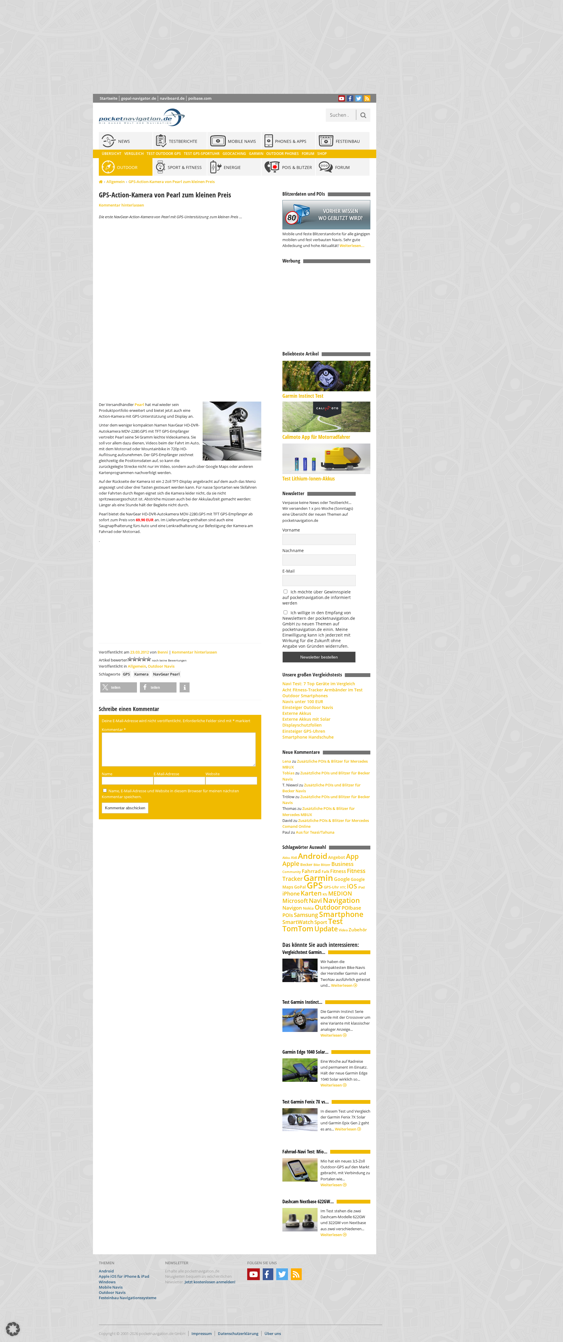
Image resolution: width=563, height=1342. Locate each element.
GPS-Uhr (331, 887)
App (352, 856)
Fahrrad (311, 871)
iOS (352, 886)
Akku (286, 857)
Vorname (291, 530)
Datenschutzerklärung (238, 1333)
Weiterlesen (342, 985)
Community (291, 871)
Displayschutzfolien (302, 725)
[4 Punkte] (144, 659)
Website (213, 773)
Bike (316, 865)
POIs (287, 915)
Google (342, 879)
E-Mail (288, 571)
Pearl (139, 404)
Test (335, 921)
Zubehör (358, 930)
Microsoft (295, 901)
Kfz (325, 894)
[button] (118, 687)
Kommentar (114, 729)
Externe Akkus (296, 713)
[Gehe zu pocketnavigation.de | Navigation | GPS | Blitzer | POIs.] (101, 182)
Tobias (288, 773)
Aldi (294, 857)
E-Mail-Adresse (166, 773)
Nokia (308, 908)
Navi (315, 900)
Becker (306, 864)
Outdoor (328, 907)
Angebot (336, 857)
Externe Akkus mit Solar (306, 719)
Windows (107, 1282)
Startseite (108, 98)
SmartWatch (297, 921)
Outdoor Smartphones (305, 695)
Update (326, 928)
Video (343, 930)
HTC (343, 887)
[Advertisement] (239, 47)
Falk (325, 871)
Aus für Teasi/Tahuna (315, 832)
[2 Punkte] (134, 659)
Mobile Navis (111, 1287)
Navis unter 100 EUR (302, 701)
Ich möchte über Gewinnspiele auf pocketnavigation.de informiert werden (316, 597)
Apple (290, 863)
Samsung (306, 915)
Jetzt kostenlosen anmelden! (210, 1282)
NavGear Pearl (166, 674)
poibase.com (199, 98)
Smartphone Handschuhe (308, 737)
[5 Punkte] (148, 659)
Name (107, 773)
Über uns (272, 1333)
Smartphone (341, 914)
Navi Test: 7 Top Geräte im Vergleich (318, 683)
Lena (286, 761)
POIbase (351, 907)
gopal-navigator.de (138, 98)
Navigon (292, 907)
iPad (361, 887)
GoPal (300, 887)
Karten (311, 893)
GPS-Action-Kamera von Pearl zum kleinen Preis (171, 181)
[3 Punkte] (139, 659)
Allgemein (115, 181)
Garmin (318, 877)
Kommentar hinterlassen (121, 205)
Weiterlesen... (352, 245)
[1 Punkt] (130, 659)
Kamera (141, 674)
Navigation (341, 900)
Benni (162, 652)
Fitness (338, 871)
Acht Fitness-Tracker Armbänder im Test (322, 690)
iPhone (291, 893)
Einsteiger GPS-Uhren (303, 731)
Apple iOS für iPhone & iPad (124, 1276)
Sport (320, 921)
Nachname (293, 550)
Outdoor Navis (161, 666)
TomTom (297, 928)
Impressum (201, 1333)
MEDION (340, 893)
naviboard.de (172, 98)
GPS (126, 674)
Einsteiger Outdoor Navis (307, 707)
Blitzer (325, 865)
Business (342, 863)
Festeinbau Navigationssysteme (127, 1297)
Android (312, 856)
